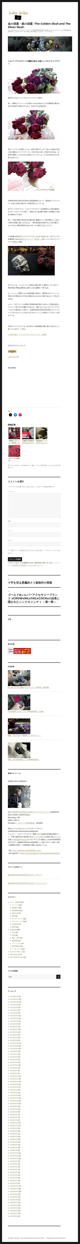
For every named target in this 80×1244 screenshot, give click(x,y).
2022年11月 (14, 1046)
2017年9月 (14, 1161)
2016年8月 (14, 1197)
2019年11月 (14, 1101)
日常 (13, 932)
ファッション (16, 943)
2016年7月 (14, 1200)
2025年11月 (14, 999)
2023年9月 (14, 1032)
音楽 (13, 935)
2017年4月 (13, 1175)
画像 (33, 465)
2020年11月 (14, 1079)
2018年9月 (14, 1128)
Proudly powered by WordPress (55, 1238)
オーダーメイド (17, 919)
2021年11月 (14, 1062)
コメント (11, 491)
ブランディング (17, 921)
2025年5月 (14, 1007)
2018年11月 (14, 1125)
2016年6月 (14, 1202)
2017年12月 (14, 1153)
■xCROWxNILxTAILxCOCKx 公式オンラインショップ (27, 883)
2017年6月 (14, 1169)
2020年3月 (14, 1092)
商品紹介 (15, 908)
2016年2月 (14, 1213)
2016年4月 (14, 1208)
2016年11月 (14, 1189)
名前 (9, 521)
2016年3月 (14, 1211)
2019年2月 (14, 1117)
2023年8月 (14, 1035)
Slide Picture (15, 954)
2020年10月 (14, 1082)
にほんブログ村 (13, 357)
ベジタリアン (16, 949)
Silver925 (55, 465)
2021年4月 (14, 1073)
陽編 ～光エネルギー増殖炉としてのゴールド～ (24, 735)
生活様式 (13, 930)
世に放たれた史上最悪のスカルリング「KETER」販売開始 (28, 687)
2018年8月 (14, 1131)
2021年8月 (14, 1071)
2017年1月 (13, 1183)
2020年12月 (14, 1076)
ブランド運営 (40, 465)
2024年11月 (14, 1016)
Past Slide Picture (16, 957)
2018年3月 (13, 1145)
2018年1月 (13, 1150)
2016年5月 (14, 1205)
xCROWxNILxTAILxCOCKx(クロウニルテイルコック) (31, 812)
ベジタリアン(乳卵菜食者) (25, 823)
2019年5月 (14, 1109)
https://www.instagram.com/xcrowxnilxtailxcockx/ (40, 853)
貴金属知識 (16, 910)
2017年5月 (13, 1172)
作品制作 (15, 924)
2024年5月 (14, 1024)
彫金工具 (15, 913)
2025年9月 (14, 1005)
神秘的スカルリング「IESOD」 (30, 239)
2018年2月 (14, 1147)
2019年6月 (14, 1106)
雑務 (13, 927)
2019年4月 (14, 1112)
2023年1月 (13, 1040)
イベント (15, 905)
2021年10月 (14, 1065)
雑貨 (45, 465)
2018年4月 (14, 1142)
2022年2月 (14, 1057)
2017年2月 (13, 1180)
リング (12, 467)
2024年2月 (14, 1027)
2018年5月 (14, 1139)
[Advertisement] (34, 388)
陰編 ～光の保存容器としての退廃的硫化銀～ (24, 759)
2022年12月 (14, 1043)
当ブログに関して (16, 952)
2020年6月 (14, 1087)
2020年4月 (14, 1090)
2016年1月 (13, 1216)
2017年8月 (13, 1164)
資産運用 (15, 941)
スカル (50, 465)
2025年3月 (14, 1013)
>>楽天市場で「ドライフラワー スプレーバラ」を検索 (27, 334)
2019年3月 (14, 1114)
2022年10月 (14, 1049)
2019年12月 (14, 1098)
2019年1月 (13, 1120)
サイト (10, 540)
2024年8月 (14, 1021)
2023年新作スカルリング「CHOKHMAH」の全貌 (25, 711)
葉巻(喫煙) (15, 946)
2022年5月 (14, 1054)
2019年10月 (14, 1103)
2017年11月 (14, 1156)
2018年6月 (14, 1136)
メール (10, 530)
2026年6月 (14, 996)
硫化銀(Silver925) (21, 839)
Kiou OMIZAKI (15, 465)
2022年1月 (14, 1060)
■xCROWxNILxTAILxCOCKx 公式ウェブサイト (25, 875)
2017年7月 (13, 1167)
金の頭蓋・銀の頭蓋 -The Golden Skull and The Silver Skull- (26, 1238)
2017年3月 (13, 1178)
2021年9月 (14, 1068)
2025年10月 (14, 1002)
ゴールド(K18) (38, 837)
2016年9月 (14, 1194)
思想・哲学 (16, 938)
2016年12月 (14, 1186)
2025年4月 (14, 1010)
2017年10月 (14, 1158)
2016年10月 (14, 1191)
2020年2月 (14, 1095)
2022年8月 (14, 1051)
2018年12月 (14, 1123)
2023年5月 (14, 1038)
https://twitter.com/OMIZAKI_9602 (26, 850)
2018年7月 (13, 1134)
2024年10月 (14, 1018)
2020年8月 (14, 1084)
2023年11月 (14, 1029)
